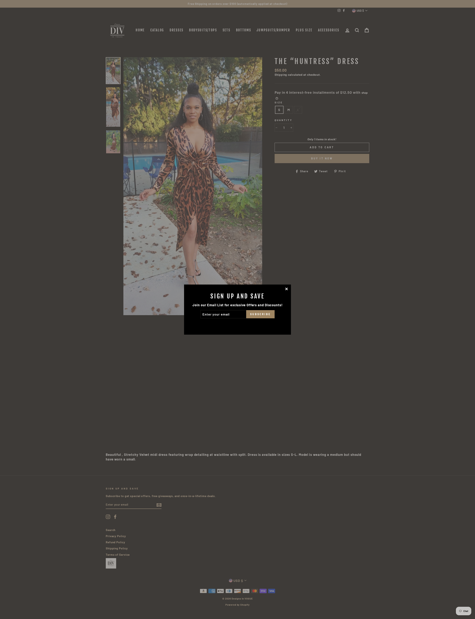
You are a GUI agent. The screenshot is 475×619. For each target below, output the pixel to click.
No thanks (237, 323)
